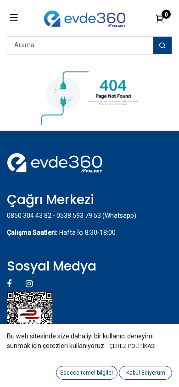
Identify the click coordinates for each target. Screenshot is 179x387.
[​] (10, 283)
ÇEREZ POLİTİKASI (132, 346)
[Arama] (162, 45)
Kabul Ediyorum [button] (145, 373)
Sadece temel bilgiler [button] (86, 373)
